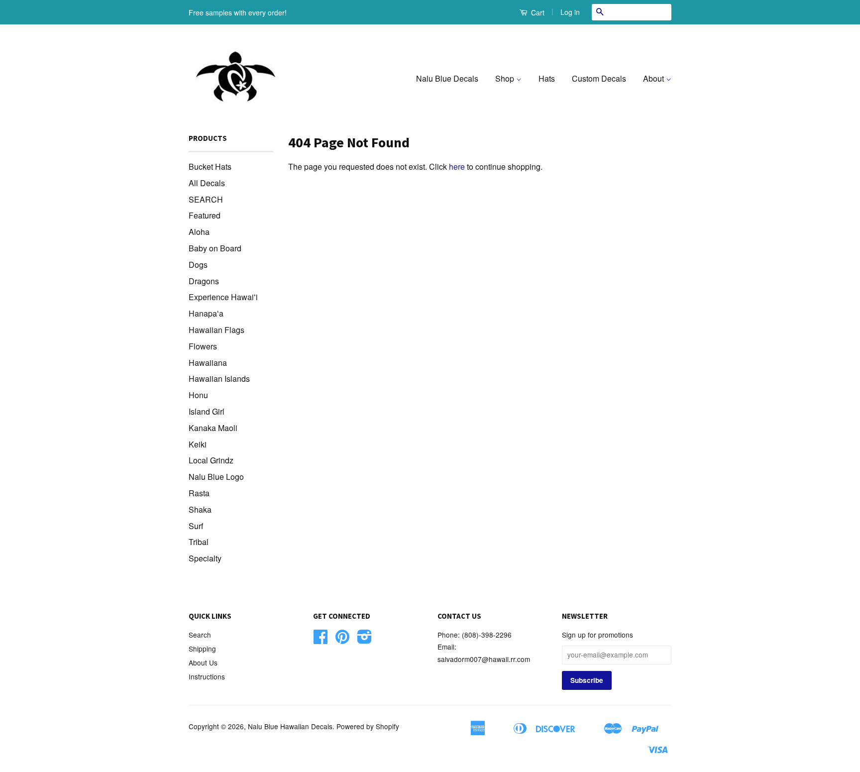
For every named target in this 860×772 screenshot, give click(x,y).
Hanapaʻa (206, 313)
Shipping (202, 649)
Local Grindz (211, 460)
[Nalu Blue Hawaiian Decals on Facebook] (320, 640)
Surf (196, 526)
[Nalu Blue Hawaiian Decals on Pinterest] (342, 640)
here (457, 166)
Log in (570, 12)
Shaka (200, 509)
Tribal (199, 542)
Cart (536, 12)
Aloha (199, 231)
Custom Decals (599, 78)
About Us (203, 662)
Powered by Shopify (367, 726)
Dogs (198, 264)
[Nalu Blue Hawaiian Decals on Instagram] (364, 640)
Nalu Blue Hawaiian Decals (290, 726)
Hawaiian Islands (219, 378)
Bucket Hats (210, 166)
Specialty (205, 558)
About (654, 78)
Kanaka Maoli (213, 428)
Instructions (207, 676)
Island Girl (206, 411)
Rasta (199, 493)
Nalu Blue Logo (216, 476)
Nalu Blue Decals (447, 78)
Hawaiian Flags (216, 329)
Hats (546, 78)
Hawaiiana (208, 362)
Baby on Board (215, 248)
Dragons (204, 281)
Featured (204, 215)
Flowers (203, 346)
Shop (505, 78)
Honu (198, 395)
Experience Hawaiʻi (223, 297)
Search (200, 635)
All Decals (207, 183)
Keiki (198, 444)
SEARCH (206, 199)
